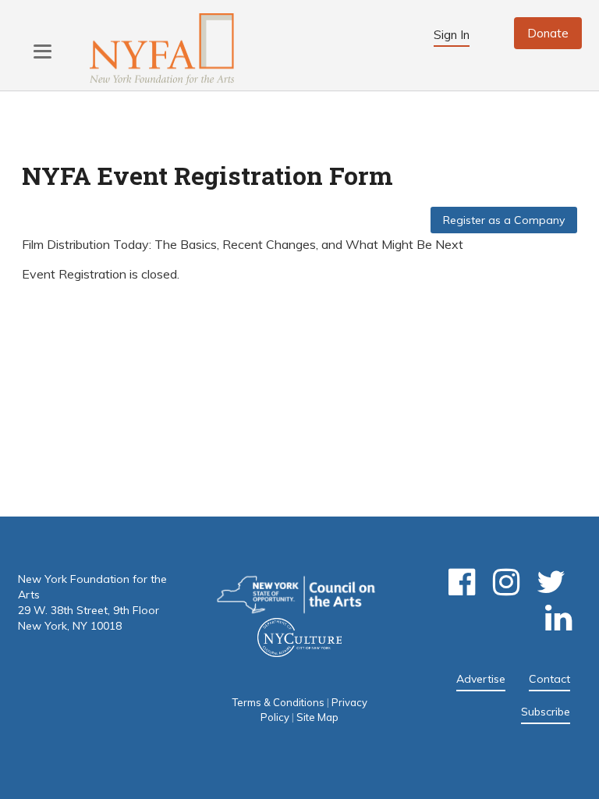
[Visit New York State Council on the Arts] (296, 596)
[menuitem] (466, 590)
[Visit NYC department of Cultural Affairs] (299, 643)
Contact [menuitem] (549, 679)
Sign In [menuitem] (452, 34)
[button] (42, 50)
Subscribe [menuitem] (545, 712)
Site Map (317, 717)
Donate (548, 33)
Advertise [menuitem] (480, 679)
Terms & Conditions (278, 702)
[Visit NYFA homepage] (162, 49)
